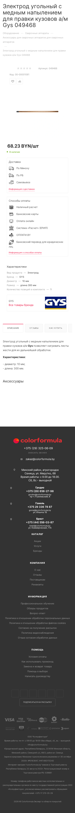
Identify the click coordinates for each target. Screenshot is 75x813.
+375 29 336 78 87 (40, 506)
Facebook (24, 693)
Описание (13, 328)
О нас (37, 569)
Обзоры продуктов (37, 608)
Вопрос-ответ (37, 613)
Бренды (37, 550)
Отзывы (34, 328)
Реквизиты (37, 584)
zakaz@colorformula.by (40, 459)
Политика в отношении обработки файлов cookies (37, 623)
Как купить (55, 328)
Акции (37, 541)
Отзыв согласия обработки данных (37, 637)
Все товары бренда (21, 305)
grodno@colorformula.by (39, 494)
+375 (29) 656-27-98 (40, 491)
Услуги (37, 546)
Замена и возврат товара (38, 666)
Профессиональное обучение (37, 603)
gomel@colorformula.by (40, 510)
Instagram (33, 693)
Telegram (42, 693)
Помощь (37, 649)
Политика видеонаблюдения (37, 632)
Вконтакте (15, 693)
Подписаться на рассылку (37, 702)
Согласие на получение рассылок (37, 627)
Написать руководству (37, 676)
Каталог (38, 534)
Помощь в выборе (37, 671)
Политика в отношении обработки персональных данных (37, 618)
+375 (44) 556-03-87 (40, 522)
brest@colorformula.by (39, 526)
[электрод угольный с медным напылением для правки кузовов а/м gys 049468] (37, 111)
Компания (37, 562)
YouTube (51, 693)
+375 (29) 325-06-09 (38, 448)
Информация (37, 596)
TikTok (59, 693)
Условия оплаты (38, 656)
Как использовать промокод (37, 661)
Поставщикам (37, 579)
